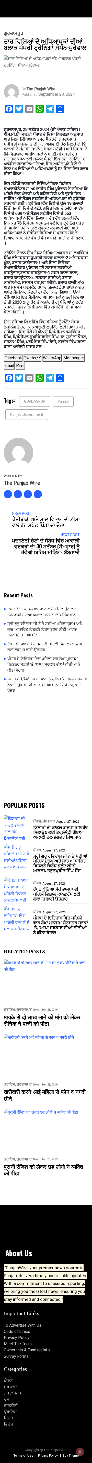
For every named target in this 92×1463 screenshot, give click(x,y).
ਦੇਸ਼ (6, 1399)
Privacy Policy (16, 1337)
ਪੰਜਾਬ (37, 821)
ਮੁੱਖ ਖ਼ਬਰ (49, 821)
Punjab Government (26, 414)
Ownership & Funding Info (27, 1350)
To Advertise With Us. (23, 1325)
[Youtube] (38, 494)
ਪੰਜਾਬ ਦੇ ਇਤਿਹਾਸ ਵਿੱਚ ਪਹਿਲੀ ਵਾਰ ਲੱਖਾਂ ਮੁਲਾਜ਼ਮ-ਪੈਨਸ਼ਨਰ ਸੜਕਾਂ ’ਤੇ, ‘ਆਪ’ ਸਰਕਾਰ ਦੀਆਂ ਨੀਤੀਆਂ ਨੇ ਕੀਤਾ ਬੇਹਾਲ (43, 664)
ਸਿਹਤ (8, 1418)
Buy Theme (71, 1455)
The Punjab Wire (41, 89)
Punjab (63, 401)
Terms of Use (23, 1455)
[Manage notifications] (80, 1452)
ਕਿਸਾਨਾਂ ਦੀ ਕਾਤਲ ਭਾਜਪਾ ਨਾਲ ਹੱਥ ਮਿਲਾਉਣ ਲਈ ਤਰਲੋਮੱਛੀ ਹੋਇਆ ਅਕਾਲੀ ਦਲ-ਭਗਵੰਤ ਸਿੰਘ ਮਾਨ (42, 612)
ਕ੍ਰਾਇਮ (9, 1010)
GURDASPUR (34, 401)
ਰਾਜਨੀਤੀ (11, 1405)
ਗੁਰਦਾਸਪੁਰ (13, 33)
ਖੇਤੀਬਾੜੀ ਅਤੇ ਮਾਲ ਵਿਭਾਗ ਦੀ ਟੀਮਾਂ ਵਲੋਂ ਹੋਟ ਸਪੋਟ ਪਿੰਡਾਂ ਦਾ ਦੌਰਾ (46, 522)
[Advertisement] (46, 747)
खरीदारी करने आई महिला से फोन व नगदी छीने (45, 1094)
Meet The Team (18, 1343)
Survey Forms (16, 1356)
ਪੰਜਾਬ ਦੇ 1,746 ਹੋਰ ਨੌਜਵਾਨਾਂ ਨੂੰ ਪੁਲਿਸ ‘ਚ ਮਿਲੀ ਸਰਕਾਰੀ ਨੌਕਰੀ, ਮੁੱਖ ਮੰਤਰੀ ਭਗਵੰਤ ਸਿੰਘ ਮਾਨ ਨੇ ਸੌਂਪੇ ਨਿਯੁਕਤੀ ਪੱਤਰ (47, 685)
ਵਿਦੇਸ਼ (8, 1424)
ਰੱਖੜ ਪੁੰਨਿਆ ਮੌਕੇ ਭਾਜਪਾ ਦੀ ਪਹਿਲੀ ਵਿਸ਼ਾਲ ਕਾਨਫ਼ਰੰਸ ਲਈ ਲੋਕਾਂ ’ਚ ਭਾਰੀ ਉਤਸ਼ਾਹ (45, 647)
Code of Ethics (17, 1331)
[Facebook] (8, 494)
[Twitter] (18, 494)
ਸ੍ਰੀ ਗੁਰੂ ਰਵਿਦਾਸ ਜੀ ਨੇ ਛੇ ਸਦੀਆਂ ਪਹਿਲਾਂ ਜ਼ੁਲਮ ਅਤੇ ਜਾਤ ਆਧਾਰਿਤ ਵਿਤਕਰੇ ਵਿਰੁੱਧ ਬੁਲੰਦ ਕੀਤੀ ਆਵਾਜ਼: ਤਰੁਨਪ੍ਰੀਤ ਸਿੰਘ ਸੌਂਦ (44, 629)
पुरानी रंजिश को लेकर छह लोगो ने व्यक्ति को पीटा (43, 1169)
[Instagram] (28, 494)
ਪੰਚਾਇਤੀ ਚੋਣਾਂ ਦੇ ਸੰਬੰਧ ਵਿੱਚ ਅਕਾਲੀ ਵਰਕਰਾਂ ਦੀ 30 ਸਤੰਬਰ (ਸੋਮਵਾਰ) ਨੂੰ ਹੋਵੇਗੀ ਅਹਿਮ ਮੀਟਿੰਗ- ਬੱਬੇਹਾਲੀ (46, 546)
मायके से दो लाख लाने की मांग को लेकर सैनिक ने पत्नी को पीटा (42, 1020)
